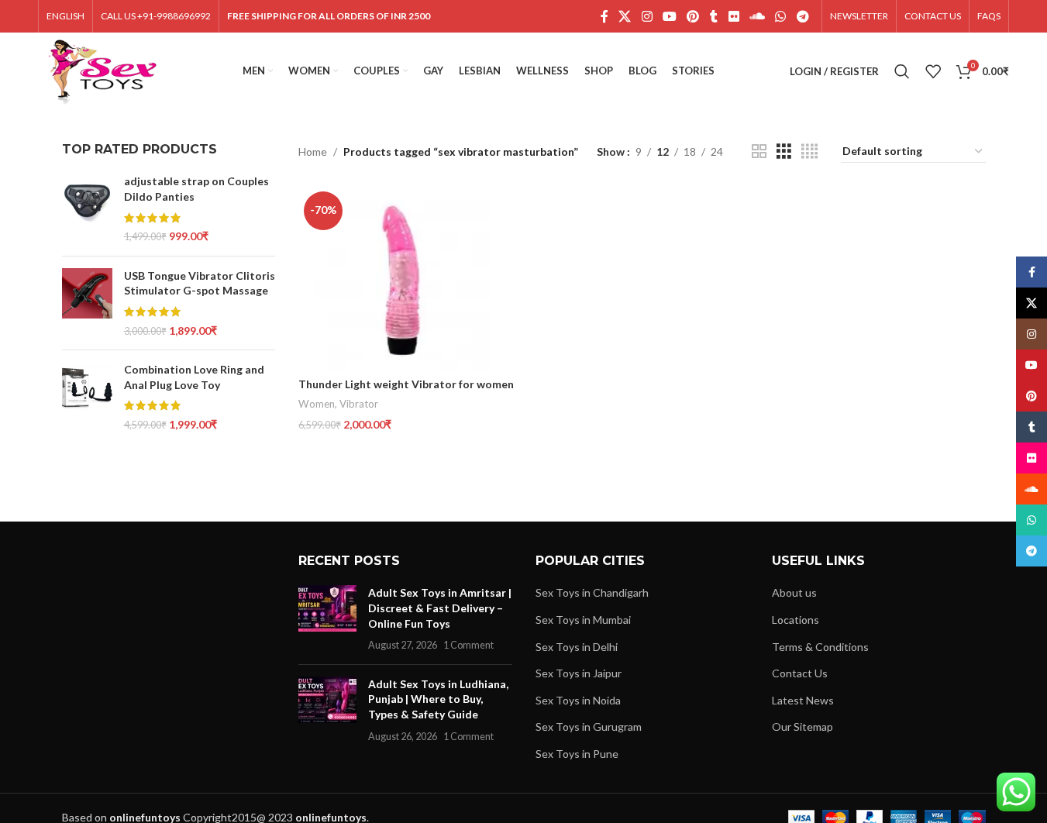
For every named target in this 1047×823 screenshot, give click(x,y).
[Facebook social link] (604, 16)
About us (794, 592)
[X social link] (625, 16)
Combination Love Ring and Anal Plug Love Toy (194, 377)
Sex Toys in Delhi (577, 646)
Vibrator (358, 404)
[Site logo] (102, 70)
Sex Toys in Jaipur (579, 673)
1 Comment (468, 645)
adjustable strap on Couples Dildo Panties (196, 188)
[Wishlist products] (933, 71)
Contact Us (800, 673)
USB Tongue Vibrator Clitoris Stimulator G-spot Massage (199, 283)
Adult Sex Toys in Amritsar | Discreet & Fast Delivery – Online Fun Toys (439, 607)
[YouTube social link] (669, 16)
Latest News (803, 700)
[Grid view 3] (784, 151)
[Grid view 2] (759, 151)
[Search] (902, 71)
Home (312, 151)
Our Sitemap (802, 726)
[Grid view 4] (809, 151)
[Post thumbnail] (327, 618)
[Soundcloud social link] (757, 16)
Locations (795, 619)
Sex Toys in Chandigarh (592, 592)
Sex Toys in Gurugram (589, 726)
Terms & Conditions (820, 646)
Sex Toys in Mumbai (583, 619)
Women (316, 404)
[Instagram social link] (646, 16)
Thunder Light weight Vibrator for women (406, 384)
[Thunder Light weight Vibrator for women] (407, 278)
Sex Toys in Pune (577, 753)
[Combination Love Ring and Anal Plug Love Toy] (87, 397)
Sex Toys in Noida (578, 700)
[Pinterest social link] (693, 16)
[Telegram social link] (802, 16)
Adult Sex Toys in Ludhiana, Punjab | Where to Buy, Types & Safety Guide (438, 699)
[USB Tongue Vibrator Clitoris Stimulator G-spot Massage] (87, 303)
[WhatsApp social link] (780, 16)
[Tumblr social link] (713, 16)
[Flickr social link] (733, 16)
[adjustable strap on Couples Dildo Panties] (87, 208)
